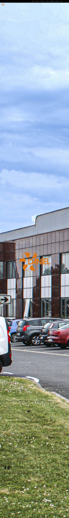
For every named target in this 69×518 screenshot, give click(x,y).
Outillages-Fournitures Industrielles (37, 4)
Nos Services (47, 1)
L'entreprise (33, 1)
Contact (61, 1)
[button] (2, 1)
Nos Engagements (52, 1)
